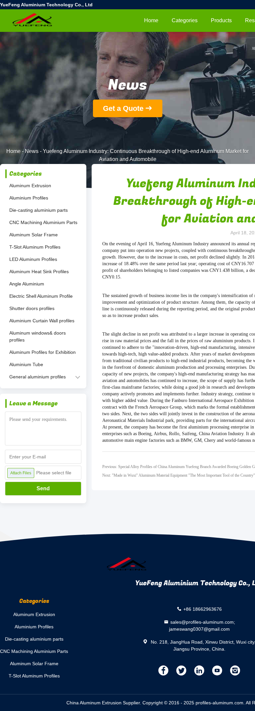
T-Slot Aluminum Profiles (34, 247)
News (32, 151)
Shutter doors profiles (31, 308)
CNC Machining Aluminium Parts (43, 222)
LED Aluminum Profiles (33, 259)
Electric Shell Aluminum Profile (41, 296)
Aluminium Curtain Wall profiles (41, 320)
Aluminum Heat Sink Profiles (39, 271)
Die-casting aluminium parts (38, 210)
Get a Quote (123, 108)
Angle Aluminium (26, 283)
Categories (185, 20)
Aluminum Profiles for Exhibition (42, 352)
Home (151, 20)
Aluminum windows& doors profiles (37, 336)
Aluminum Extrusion (30, 185)
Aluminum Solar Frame (33, 234)
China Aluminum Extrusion (94, 702)
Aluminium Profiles (28, 197)
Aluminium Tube (26, 364)
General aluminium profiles (37, 376)
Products (221, 20)
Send (43, 488)
